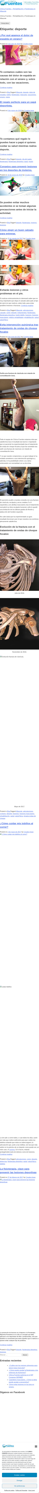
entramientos (22, 313)
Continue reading (6, 87)
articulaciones (28, 310)
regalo (31, 161)
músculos (23, 95)
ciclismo (3, 814)
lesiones (3, 225)
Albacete (19, 92)
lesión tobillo (20, 315)
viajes (8, 97)
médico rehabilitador (16, 317)
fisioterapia (15, 95)
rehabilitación (29, 317)
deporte (25, 92)
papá (26, 161)
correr (8, 313)
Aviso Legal (31, 1490)
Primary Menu (5, 23)
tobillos (2, 1164)
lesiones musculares (27, 814)
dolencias (3, 1161)
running (12, 1149)
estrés (8, 95)
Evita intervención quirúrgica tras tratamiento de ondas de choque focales (19, 328)
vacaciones (32, 95)
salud (36, 317)
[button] (36, 1446)
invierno (34, 223)
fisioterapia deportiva (16, 161)
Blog (8, 92)
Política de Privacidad (21, 1490)
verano (2, 97)
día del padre (27, 159)
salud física (4, 320)
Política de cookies (9, 1490)
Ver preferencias (19, 1486)
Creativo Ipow (28, 44)
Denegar (19, 1480)
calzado (3, 313)
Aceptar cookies (19, 1475)
